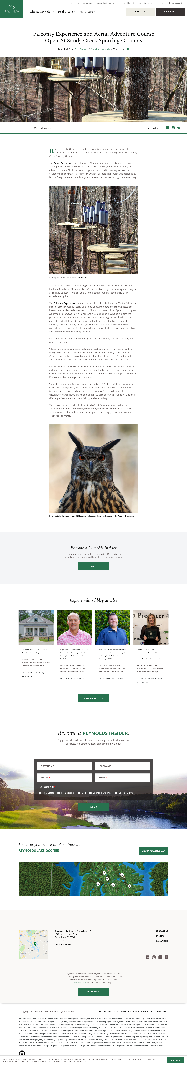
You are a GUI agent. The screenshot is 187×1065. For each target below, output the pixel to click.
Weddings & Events (147, 3)
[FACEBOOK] (167, 128)
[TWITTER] (173, 128)
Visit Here (86, 11)
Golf (83, 792)
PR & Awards (88, 3)
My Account (177, 3)
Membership (67, 792)
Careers (162, 3)
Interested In (46, 787)
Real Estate (65, 11)
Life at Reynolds (41, 11)
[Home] (11, 9)
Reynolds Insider (129, 3)
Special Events (125, 792)
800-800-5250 (80, 983)
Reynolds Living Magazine (107, 3)
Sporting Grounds (100, 49)
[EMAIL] (178, 128)
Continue (175, 1060)
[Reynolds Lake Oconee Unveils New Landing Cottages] (36, 627)
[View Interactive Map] (93, 879)
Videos (69, 3)
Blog (77, 3)
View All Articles (43, 128)
